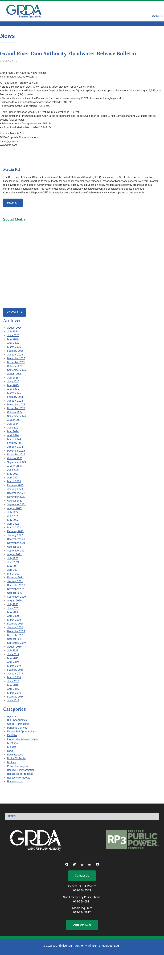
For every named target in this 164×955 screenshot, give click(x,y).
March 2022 (14, 527)
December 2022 (16, 492)
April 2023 (13, 477)
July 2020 (12, 604)
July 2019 (12, 650)
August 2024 (14, 419)
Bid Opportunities (17, 720)
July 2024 (12, 423)
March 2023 (14, 481)
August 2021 (14, 554)
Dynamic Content (17, 727)
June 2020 (13, 608)
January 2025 (15, 400)
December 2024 (16, 404)
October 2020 (14, 592)
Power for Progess (17, 766)
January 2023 (15, 489)
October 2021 (14, 546)
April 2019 (13, 662)
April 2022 (13, 523)
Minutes (11, 746)
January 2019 (15, 673)
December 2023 (16, 450)
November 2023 (16, 454)
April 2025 (13, 389)
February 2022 (15, 531)
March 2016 (14, 692)
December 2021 (16, 539)
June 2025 (13, 381)
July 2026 (12, 331)
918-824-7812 (82, 912)
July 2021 (12, 558)
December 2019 (16, 631)
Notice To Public (16, 758)
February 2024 (15, 443)
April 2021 (13, 569)
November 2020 (16, 589)
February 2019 (15, 669)
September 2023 (16, 462)
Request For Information (21, 769)
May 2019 (13, 658)
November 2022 (16, 496)
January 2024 (15, 446)
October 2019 (14, 639)
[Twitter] (74, 864)
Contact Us (14, 312)
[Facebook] (67, 864)
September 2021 (16, 550)
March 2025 (14, 393)
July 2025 (12, 377)
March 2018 (14, 677)
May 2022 (13, 519)
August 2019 (14, 646)
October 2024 (14, 412)
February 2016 (15, 696)
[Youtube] (97, 864)
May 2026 (13, 339)
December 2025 (16, 358)
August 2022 (14, 508)
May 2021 (13, 565)
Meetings (12, 743)
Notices (11, 762)
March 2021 (14, 573)
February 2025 (15, 396)
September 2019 (16, 642)
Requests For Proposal (20, 773)
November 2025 (16, 362)
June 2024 (13, 427)
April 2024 (13, 435)
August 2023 (14, 466)
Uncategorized (15, 781)
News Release (15, 754)
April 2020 (13, 615)
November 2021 (16, 542)
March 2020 (14, 619)
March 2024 (14, 439)
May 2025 (13, 385)
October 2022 (14, 500)
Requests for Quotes (18, 777)
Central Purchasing (18, 723)
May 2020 (13, 612)
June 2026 (13, 335)
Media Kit (13, 202)
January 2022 (15, 535)
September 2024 (16, 416)
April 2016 (13, 688)
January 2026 (15, 354)
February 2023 (15, 485)
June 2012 (13, 700)
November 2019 (16, 635)
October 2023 (14, 458)
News (10, 750)
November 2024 (16, 408)
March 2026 (14, 346)
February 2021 (15, 577)
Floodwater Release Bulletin (22, 739)
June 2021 (13, 562)
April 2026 (13, 343)
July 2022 (12, 512)
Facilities (12, 735)
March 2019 (14, 665)
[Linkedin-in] (90, 864)
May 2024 (13, 431)
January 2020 (15, 627)
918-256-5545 (82, 890)
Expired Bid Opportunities (21, 731)
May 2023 (13, 473)
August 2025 (14, 373)
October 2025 (14, 366)
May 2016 (13, 685)
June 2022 (13, 516)
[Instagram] (82, 864)
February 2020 (15, 623)
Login (117, 945)
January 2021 (15, 581)
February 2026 (15, 350)
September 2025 (16, 369)
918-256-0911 (82, 901)
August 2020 (14, 600)
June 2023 (13, 469)
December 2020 (16, 585)
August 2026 (14, 327)
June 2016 (13, 681)
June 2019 (13, 654)
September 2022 (16, 504)
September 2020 (16, 596)
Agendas (12, 716)
